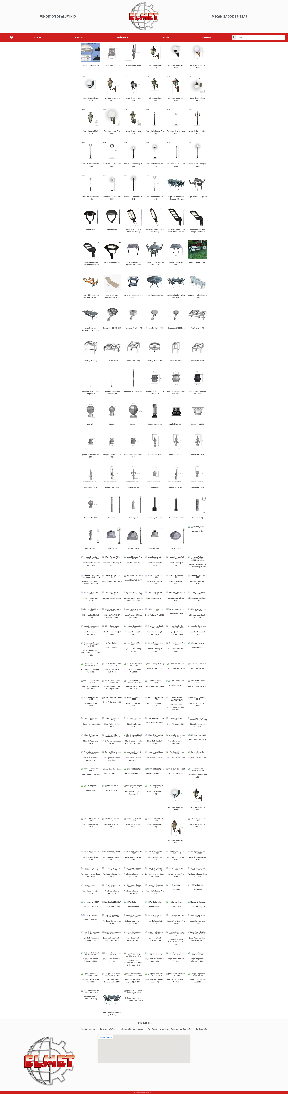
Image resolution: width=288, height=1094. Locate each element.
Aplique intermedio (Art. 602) (112, 455)
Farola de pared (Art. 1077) (90, 132)
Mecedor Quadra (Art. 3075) (133, 633)
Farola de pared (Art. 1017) (176, 66)
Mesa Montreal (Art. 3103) (133, 564)
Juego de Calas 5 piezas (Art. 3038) (90, 980)
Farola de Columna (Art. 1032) (91, 165)
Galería (165, 37)
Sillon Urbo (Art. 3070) (197, 668)
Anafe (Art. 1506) (90, 361)
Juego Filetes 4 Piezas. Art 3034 (176, 960)
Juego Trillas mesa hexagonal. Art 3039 (112, 980)
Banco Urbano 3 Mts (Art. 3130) (133, 670)
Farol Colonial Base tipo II (90, 776)
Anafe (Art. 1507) (112, 361)
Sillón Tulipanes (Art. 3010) (112, 725)
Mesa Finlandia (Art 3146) (176, 263)
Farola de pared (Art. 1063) (90, 825)
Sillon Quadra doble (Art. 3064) (112, 633)
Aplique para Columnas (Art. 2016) (197, 392)
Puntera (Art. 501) (90, 487)
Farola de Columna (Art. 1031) (155, 198)
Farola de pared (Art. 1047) (133, 99)
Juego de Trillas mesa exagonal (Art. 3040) (133, 980)
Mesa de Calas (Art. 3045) (112, 581)
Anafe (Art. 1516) (133, 361)
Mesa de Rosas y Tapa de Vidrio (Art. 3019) (133, 599)
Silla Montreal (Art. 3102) (197, 686)
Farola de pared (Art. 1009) (155, 792)
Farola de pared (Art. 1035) (155, 825)
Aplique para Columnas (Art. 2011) (176, 392)
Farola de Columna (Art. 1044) (133, 165)
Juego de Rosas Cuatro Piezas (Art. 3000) (112, 939)
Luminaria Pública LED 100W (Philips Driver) (90, 263)
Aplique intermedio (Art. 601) (133, 455)
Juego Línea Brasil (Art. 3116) (176, 922)
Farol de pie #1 (112, 790)
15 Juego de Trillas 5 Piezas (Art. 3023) (90, 960)
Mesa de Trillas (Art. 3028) (154, 582)
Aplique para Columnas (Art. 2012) (155, 392)
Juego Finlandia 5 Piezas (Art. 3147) (155, 263)
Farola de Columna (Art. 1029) (155, 165)
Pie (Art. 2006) (90, 548)
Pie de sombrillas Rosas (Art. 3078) (112, 922)
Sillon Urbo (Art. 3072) (154, 668)
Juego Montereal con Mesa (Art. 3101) (91, 997)
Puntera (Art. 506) (197, 487)
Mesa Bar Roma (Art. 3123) (197, 633)
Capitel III (133, 424)
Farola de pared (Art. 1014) (90, 858)
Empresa (37, 37)
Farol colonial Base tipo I (197, 758)
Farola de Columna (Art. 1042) (133, 198)
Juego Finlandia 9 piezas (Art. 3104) (112, 1013)
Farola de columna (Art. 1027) (155, 858)
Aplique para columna (112, 65)
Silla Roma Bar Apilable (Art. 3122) (133, 687)
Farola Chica (176, 906)
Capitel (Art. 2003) (197, 424)
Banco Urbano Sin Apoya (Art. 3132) (90, 670)
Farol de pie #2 (90, 790)
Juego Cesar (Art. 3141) (197, 262)
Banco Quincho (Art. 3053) (133, 704)
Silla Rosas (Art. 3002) (197, 740)
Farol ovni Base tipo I (133, 773)
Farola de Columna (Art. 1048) (91, 198)
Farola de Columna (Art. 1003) (155, 892)
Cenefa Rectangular (197, 906)
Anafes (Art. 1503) (197, 361)
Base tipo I (112, 518)
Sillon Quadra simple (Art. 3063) (155, 633)
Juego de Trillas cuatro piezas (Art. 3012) (90, 939)
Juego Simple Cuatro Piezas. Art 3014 (155, 939)
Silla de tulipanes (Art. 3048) (197, 704)
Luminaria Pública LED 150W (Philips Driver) (197, 230)
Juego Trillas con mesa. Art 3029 (112, 960)
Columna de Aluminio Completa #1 (112, 392)
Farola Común (133, 906)
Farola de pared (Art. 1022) (155, 66)
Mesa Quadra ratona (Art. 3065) (91, 633)
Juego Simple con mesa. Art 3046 (197, 980)
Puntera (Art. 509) (112, 487)
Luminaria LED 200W (112, 906)
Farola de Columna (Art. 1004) (176, 165)
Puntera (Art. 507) (133, 487)
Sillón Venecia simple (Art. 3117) (197, 616)
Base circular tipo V (176, 518)
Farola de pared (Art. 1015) (197, 825)
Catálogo (121, 37)
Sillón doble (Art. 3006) (154, 723)
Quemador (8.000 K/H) (154, 328)
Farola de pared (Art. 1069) (112, 132)
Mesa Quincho (111, 647)
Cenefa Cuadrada (90, 920)
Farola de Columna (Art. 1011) (176, 132)
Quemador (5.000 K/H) (176, 328)
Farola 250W (90, 229)
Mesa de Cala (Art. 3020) (112, 598)
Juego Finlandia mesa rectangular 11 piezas (176, 198)
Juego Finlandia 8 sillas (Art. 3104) (176, 296)
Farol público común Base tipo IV (112, 759)
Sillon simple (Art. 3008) (91, 724)
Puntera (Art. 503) (176, 454)
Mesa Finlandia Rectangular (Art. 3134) (90, 329)
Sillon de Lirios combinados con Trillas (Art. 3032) (176, 707)
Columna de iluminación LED (197, 776)
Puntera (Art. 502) (197, 454)
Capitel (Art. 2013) (176, 424)
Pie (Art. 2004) (154, 548)
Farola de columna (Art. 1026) (176, 858)
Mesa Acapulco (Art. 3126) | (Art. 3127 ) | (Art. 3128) (90, 652)
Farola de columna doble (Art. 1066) (133, 875)
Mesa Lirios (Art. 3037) (133, 580)
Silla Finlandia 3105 (176, 685)
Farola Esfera (112, 229)
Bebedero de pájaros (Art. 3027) (133, 922)
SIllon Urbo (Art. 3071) (176, 668)
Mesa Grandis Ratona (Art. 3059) (90, 687)
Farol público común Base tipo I (133, 759)
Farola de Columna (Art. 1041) (112, 198)
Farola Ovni (197, 890)
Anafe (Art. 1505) (176, 361)
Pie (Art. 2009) (112, 548)
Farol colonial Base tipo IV (155, 759)
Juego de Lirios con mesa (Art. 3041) (154, 980)
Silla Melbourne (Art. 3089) (176, 650)
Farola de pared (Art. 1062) (133, 132)
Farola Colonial (154, 906)
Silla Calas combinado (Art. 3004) (176, 742)
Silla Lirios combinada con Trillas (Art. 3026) (133, 742)
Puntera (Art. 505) (90, 518)
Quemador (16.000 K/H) (133, 328)
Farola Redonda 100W (112, 262)
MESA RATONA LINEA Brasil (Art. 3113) (112, 616)
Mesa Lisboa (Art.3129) (154, 295)
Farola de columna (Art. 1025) (91, 892)
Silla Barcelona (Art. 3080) (90, 704)
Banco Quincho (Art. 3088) (154, 650)
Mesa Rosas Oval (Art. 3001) (176, 599)
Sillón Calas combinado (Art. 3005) (197, 725)
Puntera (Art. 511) (154, 454)
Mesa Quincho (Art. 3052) (176, 564)
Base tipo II (133, 518)
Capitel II (90, 424)
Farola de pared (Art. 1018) (197, 66)
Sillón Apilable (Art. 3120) (154, 615)
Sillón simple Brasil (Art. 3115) (197, 599)
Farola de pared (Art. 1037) (90, 99)
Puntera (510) (155, 487)
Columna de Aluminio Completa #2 (90, 392)
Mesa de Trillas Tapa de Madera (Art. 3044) (90, 582)
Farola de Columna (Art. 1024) (155, 132)
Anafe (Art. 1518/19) (154, 361)
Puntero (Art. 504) (176, 487)
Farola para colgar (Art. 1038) (112, 858)
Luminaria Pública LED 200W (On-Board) (133, 230)
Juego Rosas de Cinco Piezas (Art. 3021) (197, 939)
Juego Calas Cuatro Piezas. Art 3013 (133, 939)
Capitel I (112, 424)
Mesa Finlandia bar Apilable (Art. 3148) (133, 263)
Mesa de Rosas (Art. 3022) (90, 599)
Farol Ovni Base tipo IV (154, 773)
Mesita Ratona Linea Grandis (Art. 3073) (112, 687)
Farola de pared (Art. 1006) (176, 99)
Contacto (206, 37)
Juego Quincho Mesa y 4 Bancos (133, 650)
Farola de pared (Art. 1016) (112, 99)
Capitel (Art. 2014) (155, 424)
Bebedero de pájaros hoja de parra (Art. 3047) (133, 999)
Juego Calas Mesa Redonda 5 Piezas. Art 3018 (176, 941)
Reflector (176, 890)
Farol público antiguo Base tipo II (133, 792)
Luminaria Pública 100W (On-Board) (154, 230)
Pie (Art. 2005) (133, 548)
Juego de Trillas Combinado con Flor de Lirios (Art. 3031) (133, 962)
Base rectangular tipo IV (154, 518)
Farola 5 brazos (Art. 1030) (176, 875)
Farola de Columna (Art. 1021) (197, 165)
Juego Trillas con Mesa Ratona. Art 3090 (90, 296)
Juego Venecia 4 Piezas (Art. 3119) (133, 616)
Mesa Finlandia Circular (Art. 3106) (91, 564)
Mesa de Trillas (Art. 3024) (197, 582)
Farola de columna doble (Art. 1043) (197, 875)
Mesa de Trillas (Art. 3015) (176, 582)
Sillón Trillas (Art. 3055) (112, 702)
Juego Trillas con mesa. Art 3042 (176, 980)
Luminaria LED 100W (90, 906)
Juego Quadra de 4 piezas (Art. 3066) (176, 633)
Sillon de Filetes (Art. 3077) (155, 704)
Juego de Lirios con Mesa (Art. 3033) (154, 960)
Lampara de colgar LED (90, 65)
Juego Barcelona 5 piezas (197, 197)
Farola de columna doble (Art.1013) (133, 892)
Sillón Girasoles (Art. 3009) (133, 725)
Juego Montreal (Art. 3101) (197, 922)
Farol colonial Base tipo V (176, 759)
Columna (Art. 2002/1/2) (133, 391)
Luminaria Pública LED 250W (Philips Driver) (176, 230)
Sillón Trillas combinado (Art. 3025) (112, 742)
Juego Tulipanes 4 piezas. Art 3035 (197, 960)
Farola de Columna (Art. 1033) (197, 132)
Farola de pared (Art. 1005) (155, 99)
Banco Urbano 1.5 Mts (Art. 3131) (112, 670)
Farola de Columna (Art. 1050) (112, 165)
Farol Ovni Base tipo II (176, 773)
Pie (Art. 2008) (176, 548)
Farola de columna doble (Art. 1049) (154, 875)
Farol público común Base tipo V (90, 759)
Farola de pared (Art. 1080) (197, 99)
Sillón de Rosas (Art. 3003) (90, 742)
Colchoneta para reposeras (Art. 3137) (112, 296)
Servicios (79, 37)
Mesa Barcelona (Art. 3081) (155, 564)
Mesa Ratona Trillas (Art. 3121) (112, 564)
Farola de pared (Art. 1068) (133, 825)
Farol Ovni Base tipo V (112, 773)
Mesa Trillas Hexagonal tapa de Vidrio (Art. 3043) (197, 565)
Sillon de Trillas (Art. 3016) (154, 742)
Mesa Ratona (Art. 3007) (155, 598)
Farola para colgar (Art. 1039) (133, 858)
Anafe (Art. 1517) (197, 328)
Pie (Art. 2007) (197, 518)
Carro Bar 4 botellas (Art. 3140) (133, 296)
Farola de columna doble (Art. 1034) (90, 875)
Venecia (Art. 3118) (176, 614)
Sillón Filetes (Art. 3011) (176, 724)
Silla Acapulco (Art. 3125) (154, 686)
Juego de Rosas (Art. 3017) (154, 922)
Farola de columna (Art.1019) (112, 892)
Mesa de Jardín (197, 531)
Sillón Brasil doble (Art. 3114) (90, 616)
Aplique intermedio (133, 65)
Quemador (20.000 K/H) (112, 328)
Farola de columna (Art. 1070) (112, 875)
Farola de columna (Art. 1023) (197, 858)
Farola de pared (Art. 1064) (112, 825)
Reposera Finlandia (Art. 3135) (197, 296)
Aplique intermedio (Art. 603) (90, 455)
